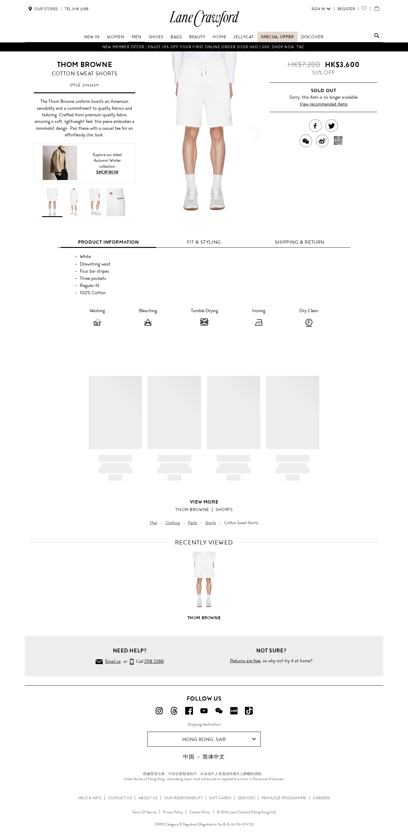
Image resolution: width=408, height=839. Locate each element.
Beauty (197, 37)
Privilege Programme (284, 798)
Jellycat (244, 37)
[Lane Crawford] (204, 26)
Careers (321, 798)
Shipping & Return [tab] (299, 242)
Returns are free (245, 660)
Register (346, 9)
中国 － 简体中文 (204, 757)
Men (137, 37)
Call (149, 661)
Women (115, 37)
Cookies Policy (199, 812)
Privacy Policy (173, 812)
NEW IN (92, 37)
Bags (176, 37)
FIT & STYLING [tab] (204, 242)
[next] (256, 133)
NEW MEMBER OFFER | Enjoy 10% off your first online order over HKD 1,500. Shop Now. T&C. (204, 47)
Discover (312, 37)
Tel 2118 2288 (77, 9)
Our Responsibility (183, 798)
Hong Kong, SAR (204, 739)
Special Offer (277, 37)
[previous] (151, 133)
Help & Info (90, 798)
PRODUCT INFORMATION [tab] (108, 242)
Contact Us (120, 798)
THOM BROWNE (84, 65)
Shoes (156, 37)
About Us (148, 798)
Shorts (224, 509)
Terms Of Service (144, 812)
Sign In (318, 9)
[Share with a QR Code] (338, 141)
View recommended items (324, 103)
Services (246, 798)
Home (219, 37)
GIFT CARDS (220, 798)
